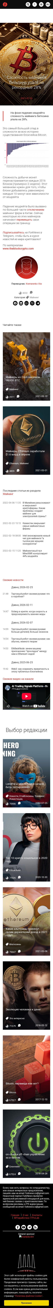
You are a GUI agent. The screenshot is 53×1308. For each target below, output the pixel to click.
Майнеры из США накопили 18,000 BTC (23, 378)
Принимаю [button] (26, 1303)
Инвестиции (15, 799)
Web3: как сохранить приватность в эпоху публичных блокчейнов (30, 670)
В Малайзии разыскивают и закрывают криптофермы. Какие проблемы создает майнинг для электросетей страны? (36, 509)
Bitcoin (12, 1092)
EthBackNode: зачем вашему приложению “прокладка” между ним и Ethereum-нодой (29, 651)
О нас (25, 1215)
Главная (15, 1215)
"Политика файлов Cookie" (28, 1296)
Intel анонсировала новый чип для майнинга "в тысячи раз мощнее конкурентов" (36, 539)
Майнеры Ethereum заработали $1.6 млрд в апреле (25, 453)
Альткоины (15, 944)
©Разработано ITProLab (26, 1218)
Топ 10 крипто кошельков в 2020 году (26, 859)
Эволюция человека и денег (23, 1009)
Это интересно (17, 1018)
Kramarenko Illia (34, 283)
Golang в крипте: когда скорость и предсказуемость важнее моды (29, 613)
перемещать (24, 219)
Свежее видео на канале (18, 679)
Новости (13, 796)
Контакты (37, 1215)
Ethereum (14, 463)
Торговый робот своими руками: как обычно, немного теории (30, 640)
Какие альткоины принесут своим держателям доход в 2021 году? (26, 932)
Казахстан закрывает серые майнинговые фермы (34, 526)
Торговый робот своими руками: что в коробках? (30, 595)
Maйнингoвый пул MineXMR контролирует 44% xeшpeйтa (35, 553)
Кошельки (14, 870)
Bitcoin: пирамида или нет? (22, 1083)
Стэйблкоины (26, 796)
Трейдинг (40, 796)
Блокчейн (14, 1166)
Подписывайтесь (13, 232)
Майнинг (34, 297)
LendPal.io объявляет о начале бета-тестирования (25, 785)
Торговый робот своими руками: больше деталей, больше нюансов (29, 630)
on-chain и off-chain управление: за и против (25, 1156)
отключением (35, 209)
